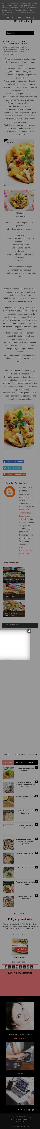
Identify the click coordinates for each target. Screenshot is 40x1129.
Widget (9, 659)
